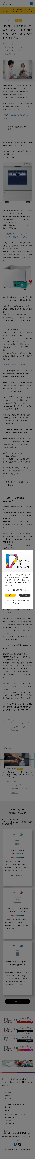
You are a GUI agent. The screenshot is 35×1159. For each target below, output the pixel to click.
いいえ (24, 595)
